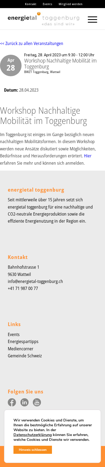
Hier (88, 156)
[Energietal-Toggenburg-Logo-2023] (43, 18)
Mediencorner (20, 349)
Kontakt (31, 4)
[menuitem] (31, 4)
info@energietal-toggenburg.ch (35, 281)
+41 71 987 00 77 (23, 288)
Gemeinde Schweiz (25, 356)
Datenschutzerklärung (32, 434)
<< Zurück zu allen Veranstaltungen (31, 43)
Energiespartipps (23, 341)
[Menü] (89, 18)
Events (47, 4)
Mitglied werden (71, 4)
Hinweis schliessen (33, 450)
